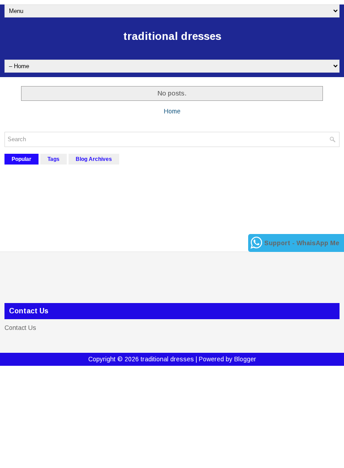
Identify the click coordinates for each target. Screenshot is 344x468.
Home (172, 111)
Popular (21, 159)
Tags (53, 159)
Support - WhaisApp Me (302, 243)
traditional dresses (172, 36)
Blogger (245, 359)
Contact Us (20, 327)
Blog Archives (94, 159)
